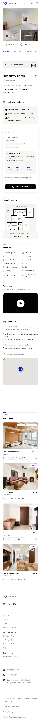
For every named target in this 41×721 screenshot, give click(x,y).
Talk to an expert (22, 186)
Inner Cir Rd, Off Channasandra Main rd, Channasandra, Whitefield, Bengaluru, (18, 328)
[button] (33, 76)
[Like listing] (36, 76)
